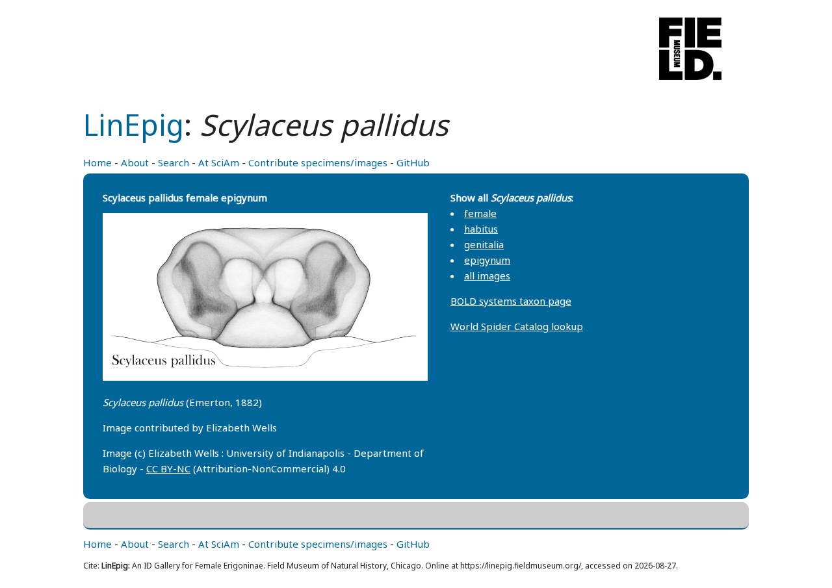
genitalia (484, 244)
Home (97, 162)
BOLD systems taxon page (510, 300)
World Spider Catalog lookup (516, 326)
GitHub (413, 162)
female (480, 213)
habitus (481, 228)
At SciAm (218, 162)
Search (173, 162)
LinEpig (133, 124)
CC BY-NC (168, 468)
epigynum (487, 259)
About (135, 162)
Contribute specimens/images (317, 162)
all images (487, 275)
